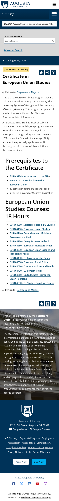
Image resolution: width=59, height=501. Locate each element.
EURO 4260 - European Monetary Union (31, 245)
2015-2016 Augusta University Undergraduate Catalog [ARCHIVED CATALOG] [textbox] (29, 24)
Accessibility (14, 442)
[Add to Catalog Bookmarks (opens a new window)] (41, 72)
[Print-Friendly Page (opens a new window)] (47, 72)
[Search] (53, 41)
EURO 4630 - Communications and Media (32, 266)
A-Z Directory (11, 438)
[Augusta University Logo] (15, 4)
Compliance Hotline (16, 447)
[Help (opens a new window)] (53, 72)
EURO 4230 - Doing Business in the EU (30, 241)
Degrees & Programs (30, 438)
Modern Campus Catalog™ (36, 497)
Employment (48, 438)
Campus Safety (44, 442)
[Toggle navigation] (54, 4)
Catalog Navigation (15, 60)
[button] (54, 14)
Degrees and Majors (28, 92)
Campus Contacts (41, 429)
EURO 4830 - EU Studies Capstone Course (32, 283)
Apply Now (21, 461)
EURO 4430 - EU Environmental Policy (30, 258)
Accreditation (28, 442)
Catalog (8, 13)
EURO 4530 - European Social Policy (29, 262)
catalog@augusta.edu (16, 327)
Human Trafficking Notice (40, 447)
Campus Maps (19, 429)
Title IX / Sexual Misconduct (38, 452)
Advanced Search (13, 50)
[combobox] (29, 24)
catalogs (16, 493)
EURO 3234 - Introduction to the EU (29, 176)
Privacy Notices (14, 452)
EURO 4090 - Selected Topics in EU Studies (32, 224)
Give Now (39, 461)
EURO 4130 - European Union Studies (30, 229)
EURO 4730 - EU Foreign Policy (26, 270)
